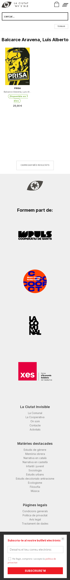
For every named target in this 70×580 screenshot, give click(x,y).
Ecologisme (35, 482)
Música (35, 491)
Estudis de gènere (35, 449)
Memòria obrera (35, 453)
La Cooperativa (35, 417)
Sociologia (35, 470)
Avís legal (35, 519)
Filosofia (35, 486)
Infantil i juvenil (35, 466)
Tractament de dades (35, 523)
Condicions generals (35, 511)
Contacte (35, 425)
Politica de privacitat (35, 515)
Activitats (35, 429)
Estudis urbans (35, 474)
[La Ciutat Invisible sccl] (15, 5)
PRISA (17, 88)
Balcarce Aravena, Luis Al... (17, 91)
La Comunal (35, 413)
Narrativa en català (35, 458)
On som (35, 421)
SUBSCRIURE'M (35, 570)
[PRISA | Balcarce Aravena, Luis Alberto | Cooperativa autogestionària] (17, 66)
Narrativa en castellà (35, 462)
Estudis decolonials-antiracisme (35, 478)
